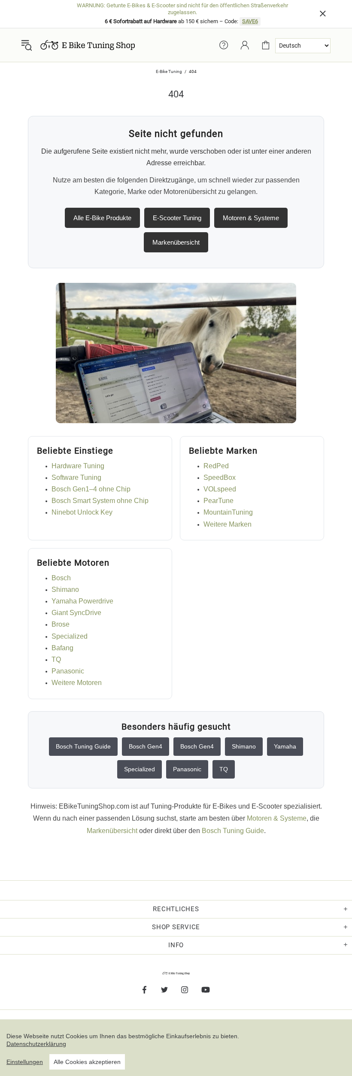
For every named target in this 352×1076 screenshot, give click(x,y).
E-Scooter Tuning (177, 217)
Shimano (65, 589)
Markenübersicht (176, 242)
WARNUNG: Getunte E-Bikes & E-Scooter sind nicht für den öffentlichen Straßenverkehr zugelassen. (182, 8)
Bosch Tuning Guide (83, 746)
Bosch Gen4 (145, 746)
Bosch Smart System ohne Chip (100, 500)
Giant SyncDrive (76, 612)
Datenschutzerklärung (36, 1043)
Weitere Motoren (77, 682)
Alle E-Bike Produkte (102, 217)
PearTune (218, 500)
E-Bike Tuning (169, 71)
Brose (61, 624)
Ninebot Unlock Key (82, 512)
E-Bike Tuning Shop (87, 45)
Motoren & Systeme (251, 217)
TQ (56, 659)
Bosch (61, 578)
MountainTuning (228, 512)
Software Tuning (76, 477)
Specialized (70, 636)
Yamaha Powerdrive (82, 601)
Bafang (62, 648)
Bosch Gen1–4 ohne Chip (91, 489)
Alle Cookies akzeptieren (87, 1061)
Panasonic (68, 671)
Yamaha (285, 746)
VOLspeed (219, 489)
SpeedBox (219, 477)
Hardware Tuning (78, 466)
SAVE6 (250, 21)
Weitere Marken (227, 524)
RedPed (216, 466)
